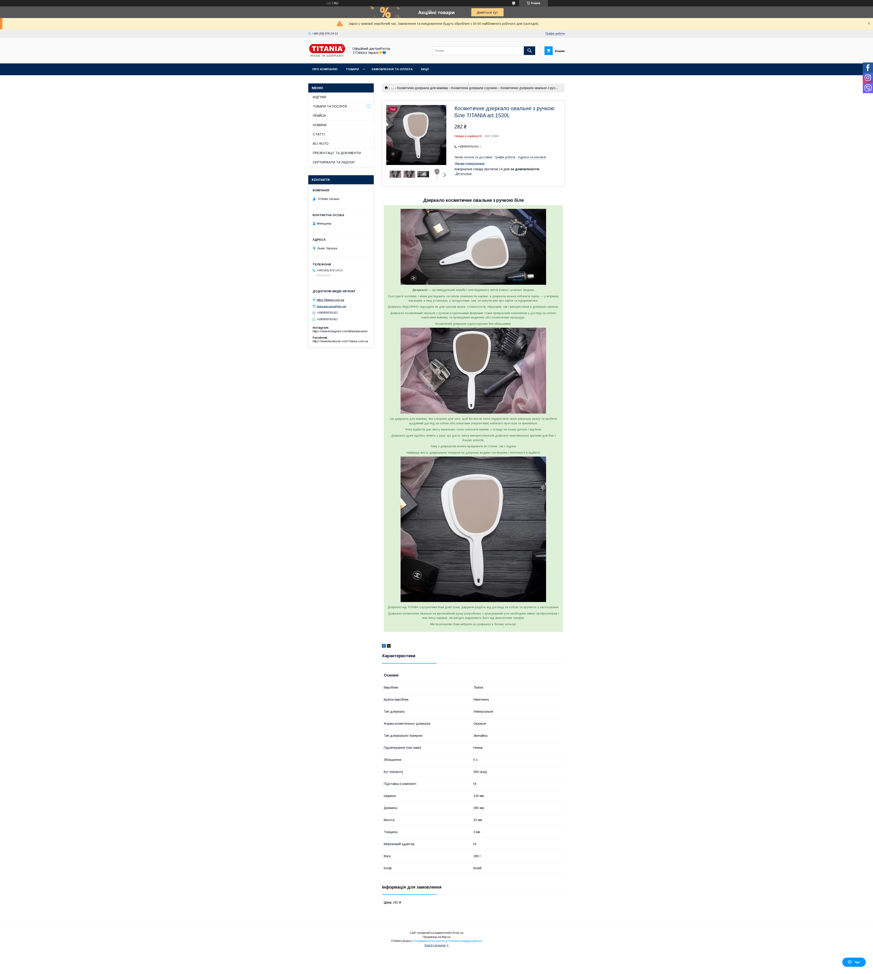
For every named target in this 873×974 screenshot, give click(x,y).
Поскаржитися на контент (429, 941)
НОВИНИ (319, 125)
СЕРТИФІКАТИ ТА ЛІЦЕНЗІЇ (334, 162)
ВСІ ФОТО (321, 143)
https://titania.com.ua (330, 300)
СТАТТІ (319, 134)
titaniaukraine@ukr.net (331, 306)
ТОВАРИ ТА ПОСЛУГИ (330, 106)
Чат (857, 962)
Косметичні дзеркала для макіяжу (422, 88)
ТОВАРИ (352, 69)
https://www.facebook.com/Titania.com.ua (340, 341)
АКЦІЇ (425, 69)
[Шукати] (529, 50)
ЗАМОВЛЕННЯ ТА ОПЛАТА (392, 69)
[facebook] (384, 646)
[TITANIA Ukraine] (327, 57)
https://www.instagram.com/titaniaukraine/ (340, 331)
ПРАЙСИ (319, 115)
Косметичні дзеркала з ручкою (474, 88)
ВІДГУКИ (319, 97)
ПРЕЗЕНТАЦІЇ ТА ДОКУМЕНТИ (337, 153)
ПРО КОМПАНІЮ (325, 69)
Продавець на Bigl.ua (436, 937)
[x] (389, 646)
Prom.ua (458, 932)
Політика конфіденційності (465, 941)
